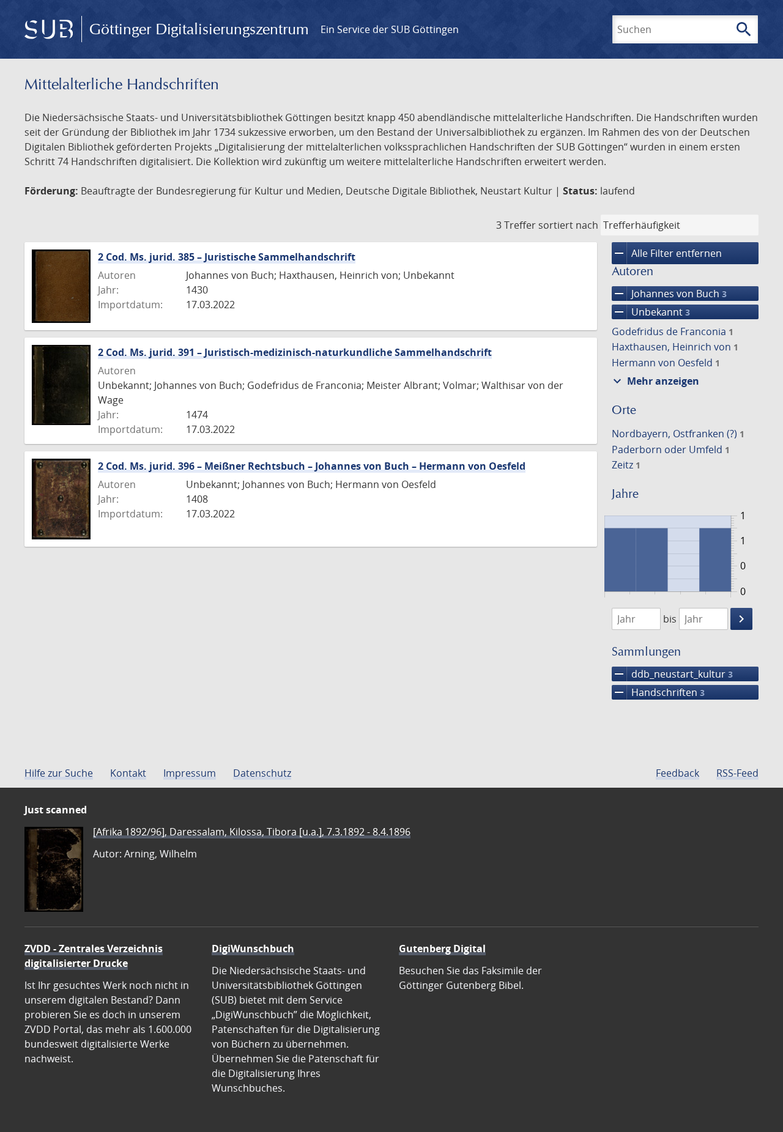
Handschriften (658, 692)
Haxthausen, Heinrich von (675, 346)
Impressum (189, 773)
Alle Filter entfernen (667, 253)
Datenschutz (262, 773)
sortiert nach (568, 225)
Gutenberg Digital (442, 948)
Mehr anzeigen (654, 381)
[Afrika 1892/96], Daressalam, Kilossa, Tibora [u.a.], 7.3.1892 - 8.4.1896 (251, 831)
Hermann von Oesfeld (666, 362)
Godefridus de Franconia (672, 331)
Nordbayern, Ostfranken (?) (678, 433)
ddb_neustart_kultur (672, 674)
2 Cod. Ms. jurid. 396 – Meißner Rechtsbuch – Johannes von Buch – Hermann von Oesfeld (311, 466)
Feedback (677, 773)
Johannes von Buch (669, 293)
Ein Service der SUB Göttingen (390, 29)
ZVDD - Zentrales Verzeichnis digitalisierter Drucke (93, 956)
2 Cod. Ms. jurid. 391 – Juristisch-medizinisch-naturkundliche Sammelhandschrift (295, 352)
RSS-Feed (737, 773)
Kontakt (128, 773)
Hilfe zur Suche (58, 773)
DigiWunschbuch (253, 948)
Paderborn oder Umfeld (671, 449)
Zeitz (626, 465)
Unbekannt (651, 312)
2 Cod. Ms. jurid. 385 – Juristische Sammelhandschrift (226, 257)
